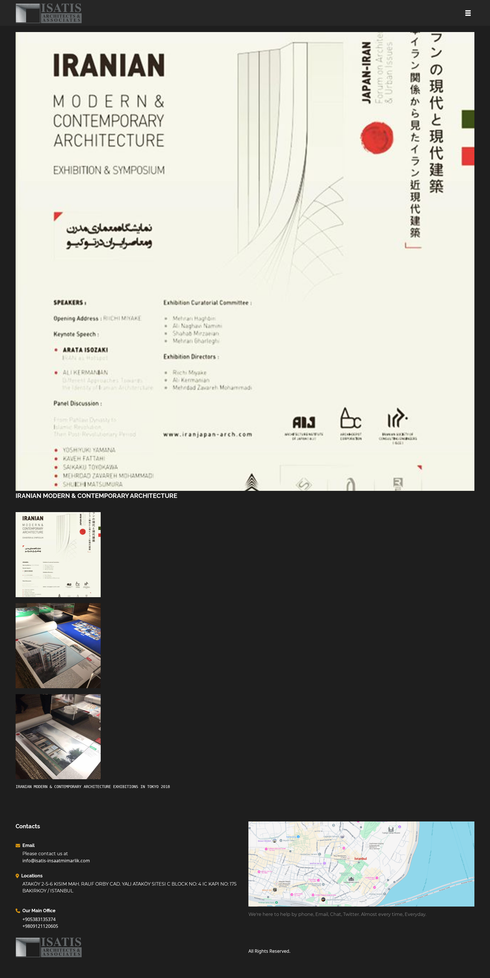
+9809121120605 (40, 926)
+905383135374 (39, 919)
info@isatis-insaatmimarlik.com (56, 860)
